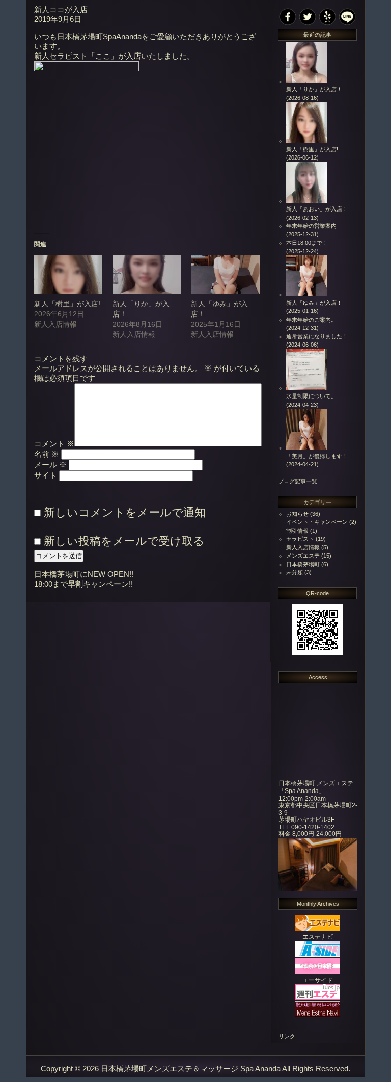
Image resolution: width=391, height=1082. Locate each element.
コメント (54, 444)
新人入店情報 (303, 547)
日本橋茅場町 (303, 564)
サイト (45, 475)
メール (50, 465)
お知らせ (297, 514)
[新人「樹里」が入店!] (68, 274)
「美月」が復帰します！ (317, 456)
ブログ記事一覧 (297, 481)
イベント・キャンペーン (317, 522)
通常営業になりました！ (317, 336)
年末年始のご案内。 (311, 319)
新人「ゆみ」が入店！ (314, 303)
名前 (46, 454)
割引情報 (297, 530)
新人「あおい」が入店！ (317, 209)
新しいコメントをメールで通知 (125, 512)
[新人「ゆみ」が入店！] (225, 274)
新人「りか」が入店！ (314, 89)
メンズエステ (303, 555)
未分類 (294, 572)
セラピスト (300, 539)
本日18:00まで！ (307, 243)
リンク (286, 1036)
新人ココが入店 (61, 10)
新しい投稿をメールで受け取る (124, 541)
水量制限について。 (311, 396)
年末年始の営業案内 (311, 226)
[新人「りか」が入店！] (147, 274)
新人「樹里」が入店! (67, 304)
